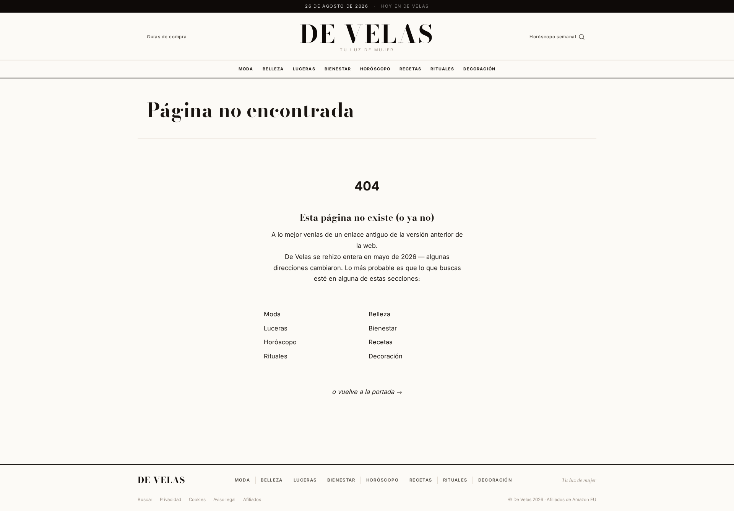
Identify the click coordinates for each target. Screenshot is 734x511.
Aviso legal (224, 499)
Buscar (145, 499)
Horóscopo (375, 69)
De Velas (161, 480)
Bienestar (338, 69)
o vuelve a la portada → (367, 391)
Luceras (304, 69)
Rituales (442, 69)
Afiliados (252, 499)
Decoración (479, 69)
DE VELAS (367, 34)
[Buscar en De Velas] (581, 37)
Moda (246, 69)
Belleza (273, 69)
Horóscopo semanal (552, 36)
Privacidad (170, 499)
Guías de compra (167, 36)
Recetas (410, 69)
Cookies (197, 499)
